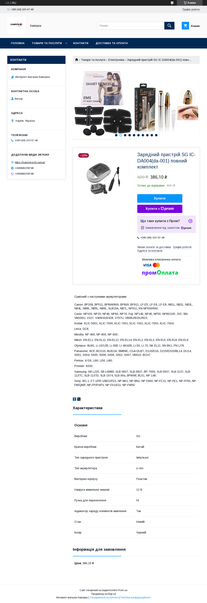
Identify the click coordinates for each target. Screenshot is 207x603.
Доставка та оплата (112, 43)
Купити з (153, 208)
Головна (17, 43)
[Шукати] (169, 26)
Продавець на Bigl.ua (103, 593)
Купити (160, 198)
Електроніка (116, 59)
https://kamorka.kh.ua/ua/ (30, 162)
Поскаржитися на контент (103, 597)
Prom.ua (122, 590)
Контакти (80, 43)
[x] (78, 399)
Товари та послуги (47, 43)
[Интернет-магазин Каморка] (16, 32)
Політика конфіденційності (135, 597)
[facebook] (74, 399)
